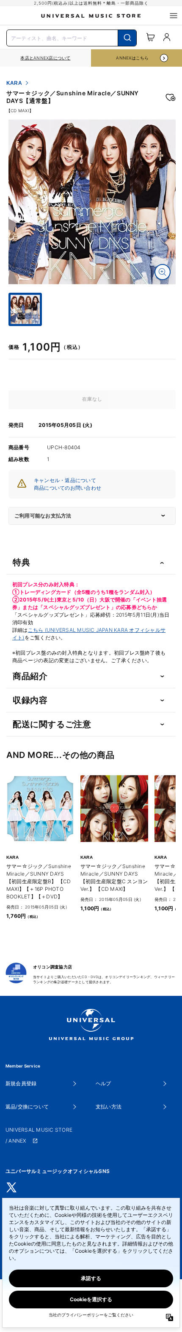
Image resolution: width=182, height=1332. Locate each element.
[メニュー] (173, 15)
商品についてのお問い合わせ (67, 488)
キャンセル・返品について (65, 480)
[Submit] (127, 38)
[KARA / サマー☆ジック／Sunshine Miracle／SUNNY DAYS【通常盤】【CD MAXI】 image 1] (92, 202)
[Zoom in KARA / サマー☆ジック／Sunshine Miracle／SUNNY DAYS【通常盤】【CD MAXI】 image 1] (162, 272)
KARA (14, 83)
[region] (45, 58)
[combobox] (71, 37)
